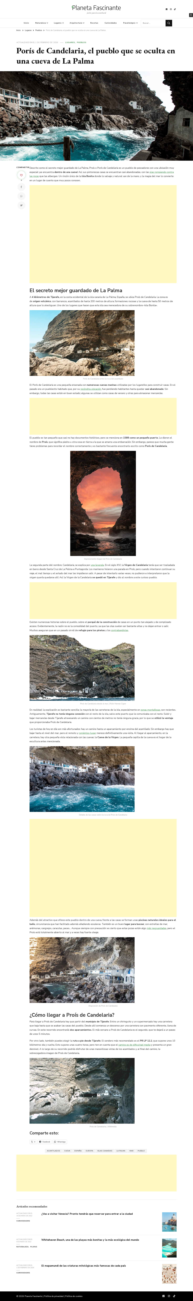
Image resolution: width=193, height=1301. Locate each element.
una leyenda (97, 565)
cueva (67, 1151)
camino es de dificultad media (134, 1044)
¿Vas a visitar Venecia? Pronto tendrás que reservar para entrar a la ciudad (87, 1214)
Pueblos (81, 42)
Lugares (58, 23)
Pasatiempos (129, 23)
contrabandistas (119, 630)
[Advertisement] (103, 234)
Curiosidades (111, 23)
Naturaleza (40, 23)
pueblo (141, 1151)
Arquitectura (76, 23)
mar (132, 1151)
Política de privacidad (53, 1296)
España (78, 1151)
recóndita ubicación (90, 389)
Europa (89, 1151)
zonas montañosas (150, 709)
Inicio (26, 23)
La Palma (121, 1151)
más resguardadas (156, 928)
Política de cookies (73, 1296)
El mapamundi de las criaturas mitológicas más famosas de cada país (83, 1265)
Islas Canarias (104, 1151)
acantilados (53, 1151)
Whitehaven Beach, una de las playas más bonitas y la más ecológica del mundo (90, 1240)
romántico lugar (87, 733)
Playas (33, 1247)
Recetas (94, 23)
